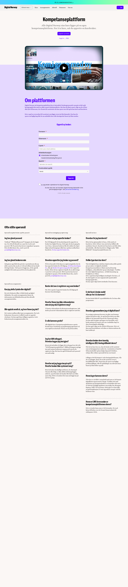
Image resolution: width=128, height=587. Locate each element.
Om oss (70, 7)
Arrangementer (45, 7)
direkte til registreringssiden (61, 268)
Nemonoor (62, 7)
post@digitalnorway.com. (58, 276)
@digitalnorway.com (13, 250)
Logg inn (61, 38)
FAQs (67, 38)
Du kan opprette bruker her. (61, 250)
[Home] (10, 7)
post (5, 250)
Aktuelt (54, 7)
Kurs (36, 7)
